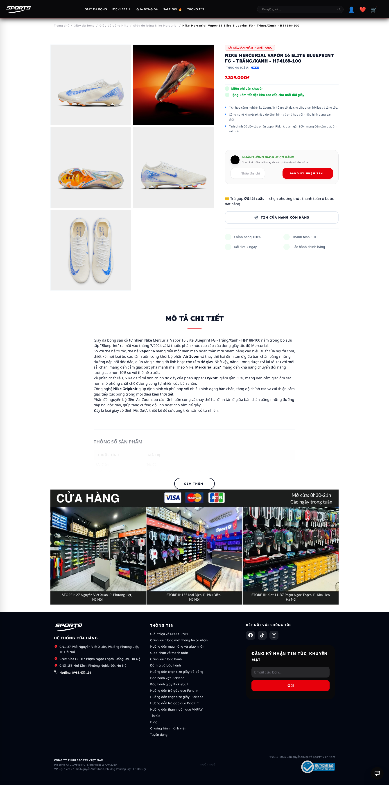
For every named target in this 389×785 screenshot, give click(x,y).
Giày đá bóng (96, 9)
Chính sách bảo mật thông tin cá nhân (179, 640)
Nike (255, 68)
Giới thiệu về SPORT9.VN (169, 634)
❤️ (362, 9)
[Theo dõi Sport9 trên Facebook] (250, 635)
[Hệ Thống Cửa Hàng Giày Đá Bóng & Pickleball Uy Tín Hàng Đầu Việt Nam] (18, 9)
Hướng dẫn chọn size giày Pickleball (177, 697)
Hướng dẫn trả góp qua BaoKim (174, 703)
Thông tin (195, 9)
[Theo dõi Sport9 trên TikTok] (262, 635)
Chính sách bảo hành (166, 659)
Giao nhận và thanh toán (169, 653)
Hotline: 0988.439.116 (75, 673)
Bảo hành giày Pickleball (169, 684)
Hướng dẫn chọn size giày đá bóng (176, 672)
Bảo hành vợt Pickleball (168, 678)
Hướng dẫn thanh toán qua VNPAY (176, 709)
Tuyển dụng (158, 735)
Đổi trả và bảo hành (165, 665)
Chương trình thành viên (168, 728)
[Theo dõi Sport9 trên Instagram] (273, 635)
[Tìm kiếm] (339, 9)
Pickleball (121, 9)
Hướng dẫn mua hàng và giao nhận (177, 646)
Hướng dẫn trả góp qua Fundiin (174, 691)
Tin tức (155, 716)
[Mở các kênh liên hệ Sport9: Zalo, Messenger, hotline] (377, 773)
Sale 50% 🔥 (172, 9)
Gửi (290, 685)
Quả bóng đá (147, 9)
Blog (153, 722)
